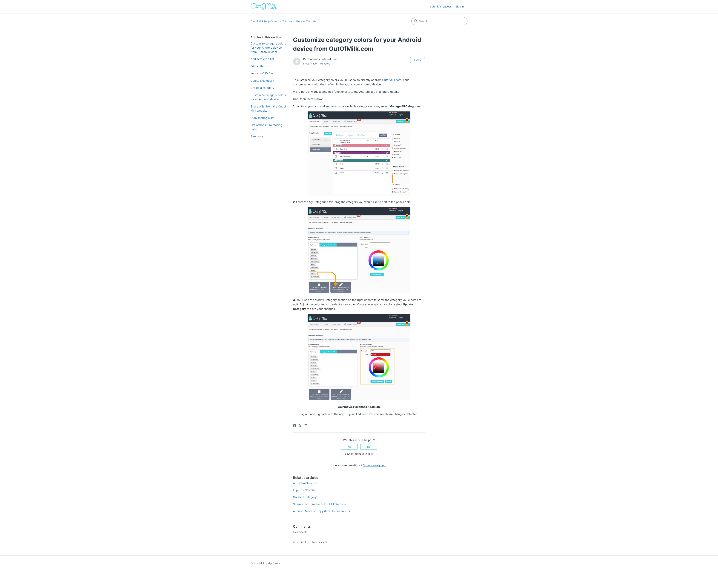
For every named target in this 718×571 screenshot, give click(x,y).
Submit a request (440, 6)
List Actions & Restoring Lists (266, 127)
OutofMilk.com (391, 80)
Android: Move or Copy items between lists (321, 511)
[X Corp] (300, 425)
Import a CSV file (262, 73)
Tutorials (287, 21)
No (368, 446)
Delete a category (262, 80)
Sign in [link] (459, 6)
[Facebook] (294, 425)
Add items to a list (262, 59)
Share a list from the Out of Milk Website (268, 109)
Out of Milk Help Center (264, 21)
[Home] (264, 6)
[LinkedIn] (305, 425)
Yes (349, 446)
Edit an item (258, 66)
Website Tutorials (306, 21)
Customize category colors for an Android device (268, 97)
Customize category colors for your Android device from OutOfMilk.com (268, 48)
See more (257, 136)
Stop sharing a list (262, 118)
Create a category (262, 88)
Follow (417, 60)
